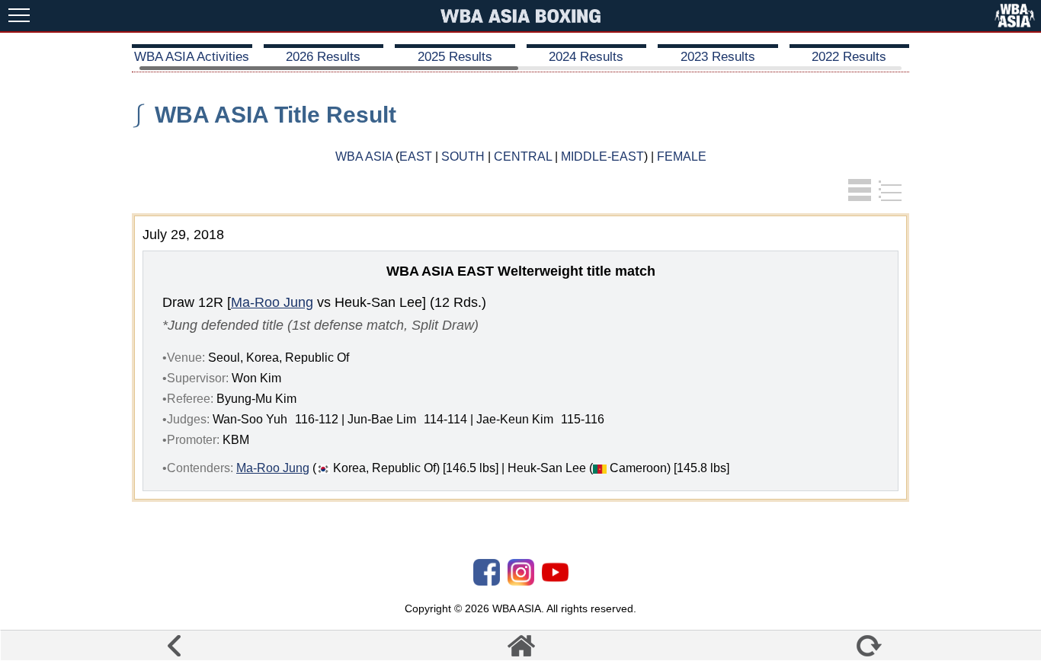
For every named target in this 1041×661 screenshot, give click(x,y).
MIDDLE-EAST (602, 156)
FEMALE (681, 156)
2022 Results (849, 56)
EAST (415, 156)
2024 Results (586, 56)
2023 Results (718, 56)
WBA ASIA (363, 156)
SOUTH (463, 156)
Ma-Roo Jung (272, 302)
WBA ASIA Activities (191, 56)
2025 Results (455, 56)
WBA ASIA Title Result (275, 114)
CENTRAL (523, 156)
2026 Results (323, 56)
